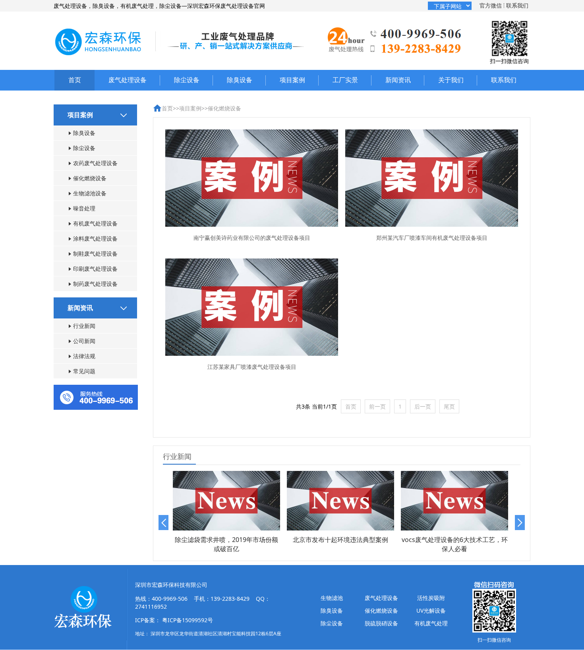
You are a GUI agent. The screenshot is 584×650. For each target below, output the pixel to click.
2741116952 (151, 606)
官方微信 (491, 5)
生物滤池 (332, 598)
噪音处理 (84, 208)
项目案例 (292, 79)
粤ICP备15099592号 (187, 620)
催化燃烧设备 (89, 178)
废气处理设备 (127, 79)
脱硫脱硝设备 (381, 623)
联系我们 (517, 5)
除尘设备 (186, 79)
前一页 (377, 406)
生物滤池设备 (89, 193)
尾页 (449, 406)
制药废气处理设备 (95, 283)
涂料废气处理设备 (95, 238)
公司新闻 (84, 341)
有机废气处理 (431, 623)
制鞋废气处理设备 (95, 253)
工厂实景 (345, 79)
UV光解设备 (431, 610)
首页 (74, 79)
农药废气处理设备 (95, 163)
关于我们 (451, 79)
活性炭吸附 (431, 598)
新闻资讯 (398, 79)
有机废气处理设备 (95, 223)
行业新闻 (84, 326)
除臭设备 (239, 79)
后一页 (422, 406)
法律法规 (84, 356)
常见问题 (84, 371)
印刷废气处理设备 (95, 268)
